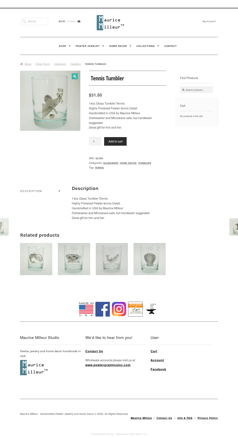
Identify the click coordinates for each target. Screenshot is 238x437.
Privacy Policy (208, 418)
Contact (170, 45)
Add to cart (115, 141)
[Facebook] (102, 309)
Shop (62, 45)
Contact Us (94, 351)
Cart (154, 351)
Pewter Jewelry (88, 45)
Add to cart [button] (36, 253)
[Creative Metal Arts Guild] (151, 309)
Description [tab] (31, 191)
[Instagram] (119, 309)
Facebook (158, 369)
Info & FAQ (184, 418)
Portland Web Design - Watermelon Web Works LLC (119, 434)
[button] (75, 76)
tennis (99, 167)
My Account (209, 21)
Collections (145, 45)
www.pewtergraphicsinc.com (108, 365)
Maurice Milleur (141, 418)
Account (157, 360)
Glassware (60, 64)
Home (28, 64)
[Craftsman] (135, 309)
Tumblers (75, 64)
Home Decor (118, 45)
